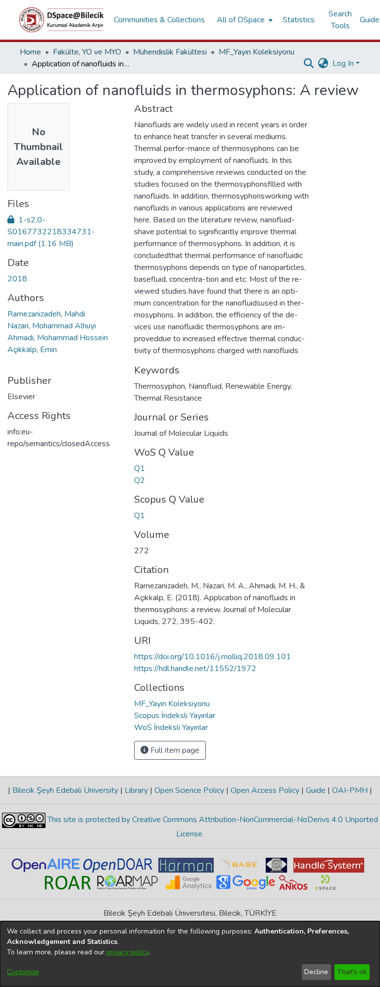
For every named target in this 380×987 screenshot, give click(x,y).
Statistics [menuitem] (299, 19)
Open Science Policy (189, 790)
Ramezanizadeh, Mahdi (46, 314)
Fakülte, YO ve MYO (87, 52)
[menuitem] (244, 20)
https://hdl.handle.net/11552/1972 (195, 668)
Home (30, 52)
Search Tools (340, 19)
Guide (316, 790)
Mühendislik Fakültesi (170, 52)
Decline (316, 972)
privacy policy (127, 952)
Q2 (139, 480)
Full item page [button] (173, 750)
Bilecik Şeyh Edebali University (65, 790)
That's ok (352, 972)
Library (136, 790)
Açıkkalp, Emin (32, 349)
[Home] (61, 19)
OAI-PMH (350, 790)
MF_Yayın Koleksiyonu (256, 52)
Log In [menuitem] (343, 63)
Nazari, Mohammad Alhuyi (51, 325)
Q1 (139, 468)
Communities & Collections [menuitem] (159, 19)
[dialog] (190, 954)
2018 (17, 278)
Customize (23, 972)
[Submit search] (309, 63)
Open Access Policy (265, 790)
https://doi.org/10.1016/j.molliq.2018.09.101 (212, 656)
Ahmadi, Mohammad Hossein (57, 337)
